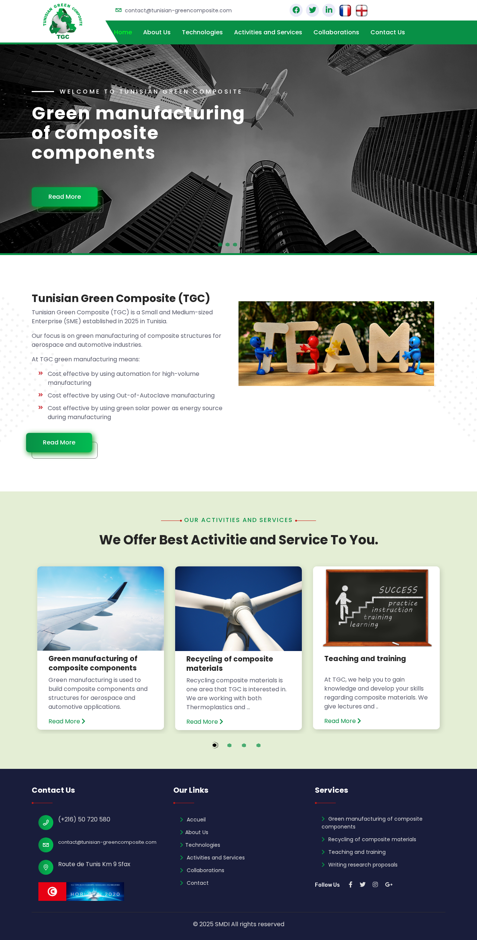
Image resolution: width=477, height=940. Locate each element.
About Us (157, 32)
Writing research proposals (362, 864)
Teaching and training (365, 659)
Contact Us (387, 32)
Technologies (202, 32)
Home (123, 32)
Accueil (195, 819)
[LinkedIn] (328, 10)
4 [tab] (265, 749)
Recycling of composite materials (229, 663)
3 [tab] (251, 749)
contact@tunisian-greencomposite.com (178, 10)
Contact (197, 883)
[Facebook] (296, 10)
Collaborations (336, 32)
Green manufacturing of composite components (93, 663)
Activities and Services (268, 32)
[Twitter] (312, 10)
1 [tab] (221, 749)
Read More (72, 186)
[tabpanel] (238, 148)
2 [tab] (236, 749)
